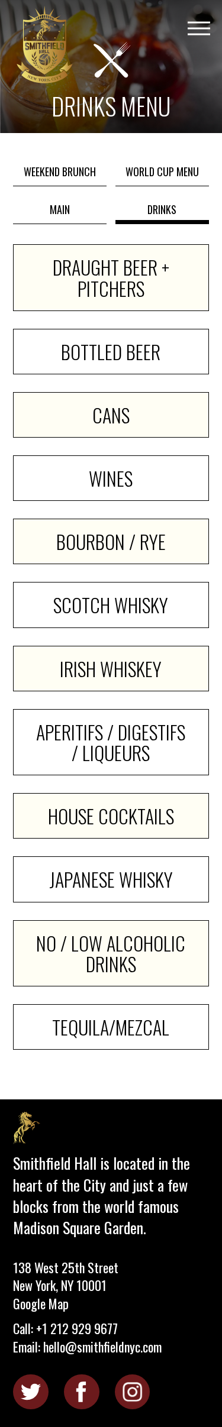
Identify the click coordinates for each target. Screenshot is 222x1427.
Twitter (30, 1391)
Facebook (81, 1391)
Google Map (41, 1303)
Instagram (132, 1391)
